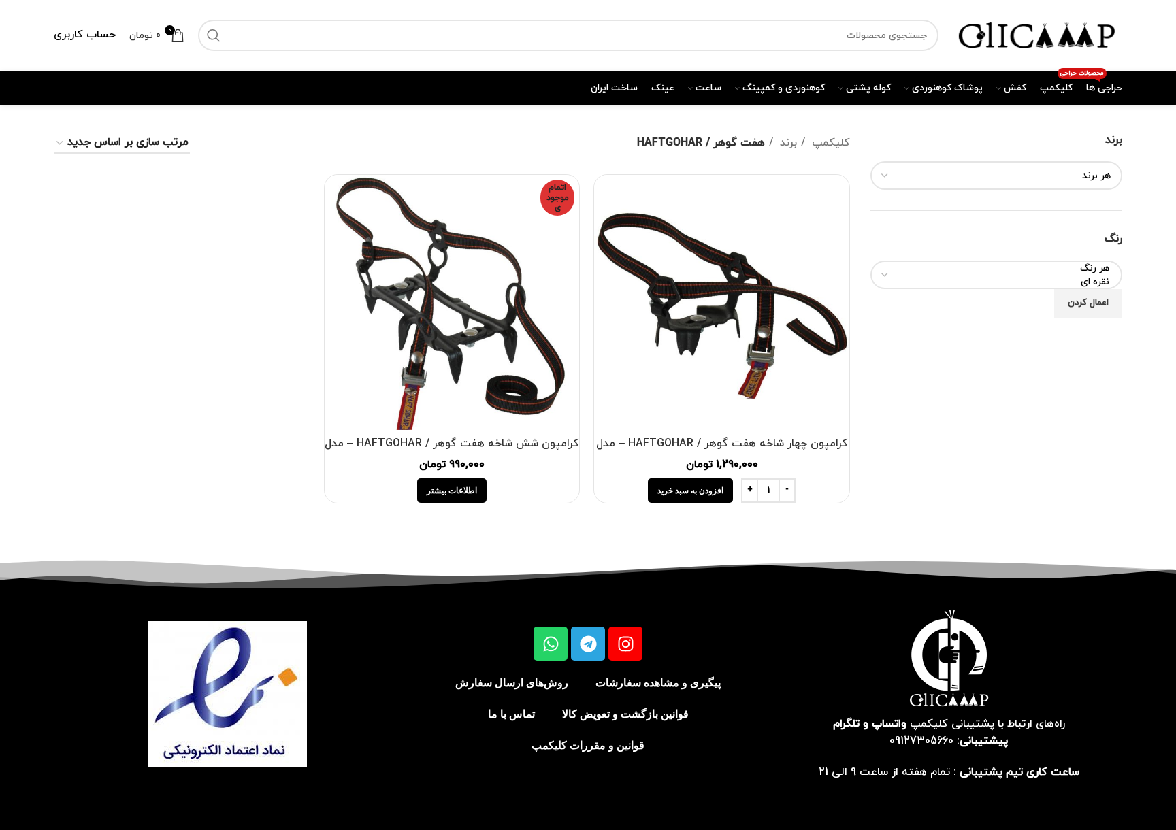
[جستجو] (213, 35)
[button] (690, 490)
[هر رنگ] (1001, 269)
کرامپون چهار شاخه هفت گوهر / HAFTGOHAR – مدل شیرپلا (722, 451)
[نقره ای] (1001, 282)
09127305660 (921, 740)
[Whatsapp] (551, 644)
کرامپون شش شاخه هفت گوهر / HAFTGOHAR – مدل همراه (452, 451)
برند (787, 142)
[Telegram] (588, 644)
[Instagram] (625, 644)
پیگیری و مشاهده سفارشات (658, 682)
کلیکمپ (829, 142)
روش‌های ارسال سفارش (511, 682)
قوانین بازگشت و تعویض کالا (625, 714)
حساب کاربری (85, 34)
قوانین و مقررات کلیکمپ (588, 745)
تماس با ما (511, 714)
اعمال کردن (1088, 303)
